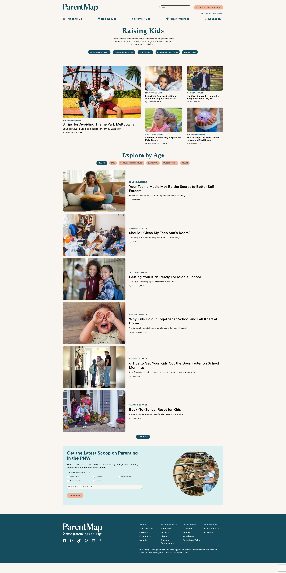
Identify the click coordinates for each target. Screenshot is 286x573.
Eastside (99, 477)
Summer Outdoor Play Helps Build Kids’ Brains (163, 138)
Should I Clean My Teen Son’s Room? (160, 233)
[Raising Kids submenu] (118, 18)
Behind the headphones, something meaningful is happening (157, 195)
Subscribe (206, 13)
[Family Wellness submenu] (191, 18)
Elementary (153, 163)
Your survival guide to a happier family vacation (92, 128)
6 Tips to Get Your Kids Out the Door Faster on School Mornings (174, 365)
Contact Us (145, 536)
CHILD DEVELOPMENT (99, 52)
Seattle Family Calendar (210, 7)
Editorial (165, 532)
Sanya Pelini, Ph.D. (154, 102)
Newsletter (188, 536)
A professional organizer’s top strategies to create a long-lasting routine (162, 372)
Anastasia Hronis (195, 143)
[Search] (188, 7)
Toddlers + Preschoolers (131, 163)
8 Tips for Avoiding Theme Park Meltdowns (98, 124)
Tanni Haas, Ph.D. (138, 286)
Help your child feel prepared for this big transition (152, 282)
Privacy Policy (211, 528)
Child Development (195, 93)
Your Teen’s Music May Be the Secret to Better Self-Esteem (172, 188)
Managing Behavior (124, 52)
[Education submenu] (222, 18)
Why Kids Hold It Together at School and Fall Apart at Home (173, 321)
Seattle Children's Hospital (157, 143)
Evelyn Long (136, 376)
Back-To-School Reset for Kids (155, 409)
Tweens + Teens (169, 163)
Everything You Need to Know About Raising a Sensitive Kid (160, 97)
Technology (145, 52)
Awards (143, 540)
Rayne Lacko (136, 200)
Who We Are (146, 528)
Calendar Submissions (167, 541)
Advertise (166, 528)
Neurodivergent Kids (167, 52)
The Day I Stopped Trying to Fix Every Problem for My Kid (203, 97)
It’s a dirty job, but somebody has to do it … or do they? (154, 237)
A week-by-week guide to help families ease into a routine (156, 414)
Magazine (187, 528)
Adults (185, 163)
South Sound (126, 477)
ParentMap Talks (191, 540)
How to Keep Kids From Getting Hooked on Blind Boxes (203, 138)
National (99, 481)
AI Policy (208, 532)
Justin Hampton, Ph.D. (139, 332)
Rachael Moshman (74, 132)
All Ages (101, 163)
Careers (143, 532)
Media (164, 536)
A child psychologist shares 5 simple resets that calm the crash (158, 328)
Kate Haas (135, 242)
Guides (186, 532)
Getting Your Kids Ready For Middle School (165, 277)
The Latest (218, 13)
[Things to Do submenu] (84, 18)
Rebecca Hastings (138, 418)
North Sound (75, 481)
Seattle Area (74, 477)
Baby (113, 163)
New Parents (190, 52)
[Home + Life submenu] (152, 18)
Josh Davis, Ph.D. (195, 102)
